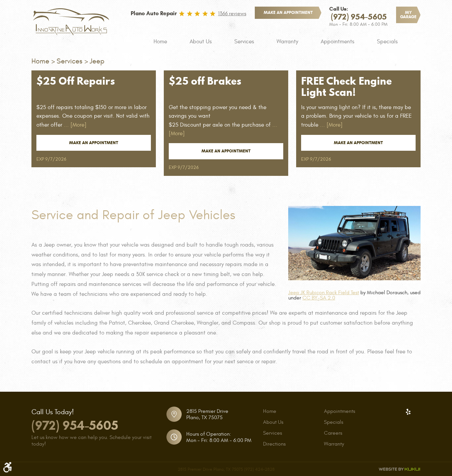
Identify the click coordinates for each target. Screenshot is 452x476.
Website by (399, 469)
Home (160, 41)
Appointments (337, 41)
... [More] (74, 125)
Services (244, 41)
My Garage (408, 15)
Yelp (408, 412)
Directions (274, 444)
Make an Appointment (93, 142)
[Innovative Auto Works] (71, 21)
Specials (387, 41)
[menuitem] (160, 41)
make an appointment (288, 12)
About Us (201, 41)
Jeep (97, 61)
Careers (333, 433)
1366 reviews (232, 14)
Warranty (287, 41)
